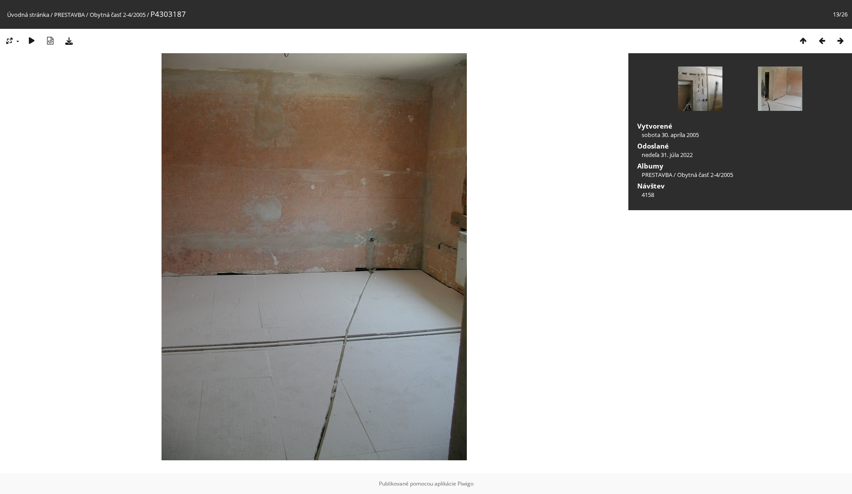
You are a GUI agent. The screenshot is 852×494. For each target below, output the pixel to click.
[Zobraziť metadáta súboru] (50, 40)
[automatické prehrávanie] (31, 40)
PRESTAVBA (70, 15)
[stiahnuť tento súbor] (68, 40)
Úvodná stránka (28, 15)
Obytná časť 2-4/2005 (118, 15)
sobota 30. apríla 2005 (670, 135)
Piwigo (465, 483)
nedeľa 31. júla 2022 (667, 155)
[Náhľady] (803, 40)
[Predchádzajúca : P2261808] (822, 40)
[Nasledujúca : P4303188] (840, 40)
